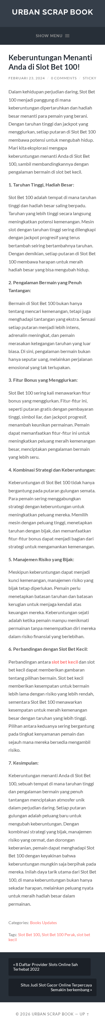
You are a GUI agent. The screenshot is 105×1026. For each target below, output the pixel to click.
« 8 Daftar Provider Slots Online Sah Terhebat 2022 (45, 967)
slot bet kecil (65, 661)
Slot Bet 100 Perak (58, 934)
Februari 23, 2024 (26, 78)
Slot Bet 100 (29, 934)
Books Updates (43, 922)
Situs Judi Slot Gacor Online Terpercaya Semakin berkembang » (56, 987)
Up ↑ (85, 1014)
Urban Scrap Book (52, 11)
